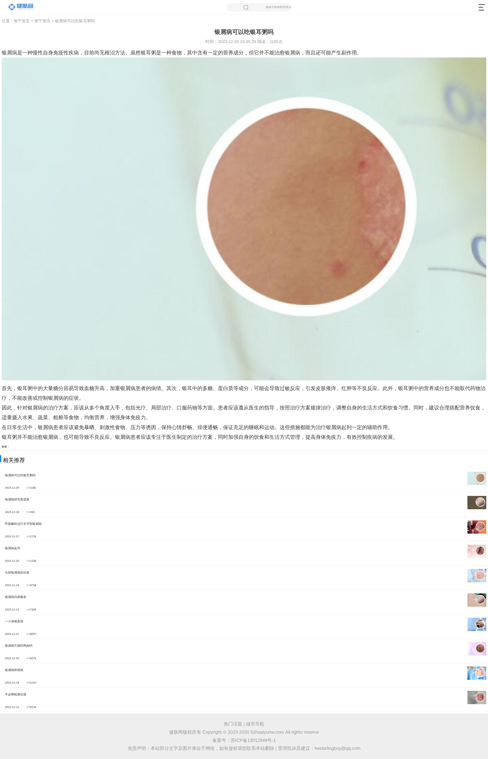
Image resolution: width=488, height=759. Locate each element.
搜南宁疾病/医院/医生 (278, 7)
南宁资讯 (42, 21)
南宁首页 (22, 21)
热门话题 (233, 723)
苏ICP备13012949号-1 (253, 740)
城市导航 (255, 723)
